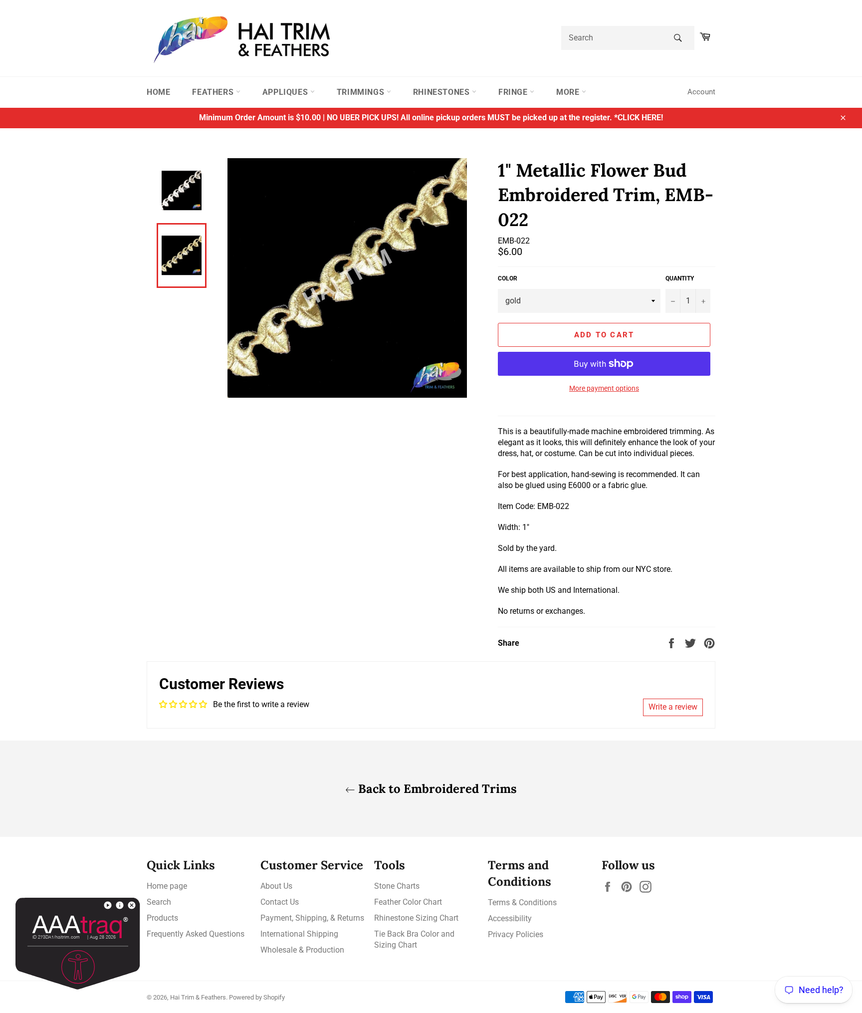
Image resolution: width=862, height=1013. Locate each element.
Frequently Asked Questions (195, 934)
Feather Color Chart (408, 902)
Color (507, 278)
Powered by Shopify (257, 997)
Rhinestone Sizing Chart (416, 918)
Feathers (213, 92)
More (569, 92)
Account (701, 91)
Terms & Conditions (522, 902)
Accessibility (510, 918)
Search (159, 902)
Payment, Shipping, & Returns (312, 918)
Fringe (514, 92)
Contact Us (279, 902)
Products (162, 918)
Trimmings (362, 92)
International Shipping (299, 934)
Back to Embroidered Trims (436, 788)
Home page (167, 886)
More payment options (604, 388)
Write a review (672, 707)
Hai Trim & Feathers (198, 997)
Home (158, 92)
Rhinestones (442, 92)
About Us (276, 886)
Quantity (679, 278)
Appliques (286, 92)
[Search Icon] (677, 38)
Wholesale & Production (302, 950)
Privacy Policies (515, 934)
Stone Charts (397, 886)
